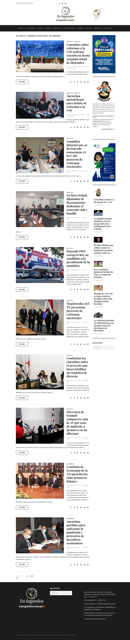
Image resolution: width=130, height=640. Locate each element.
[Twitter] (62, 3)
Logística (107, 28)
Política (21, 28)
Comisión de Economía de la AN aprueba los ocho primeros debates (77, 474)
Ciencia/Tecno (69, 28)
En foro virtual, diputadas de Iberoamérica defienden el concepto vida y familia (77, 204)
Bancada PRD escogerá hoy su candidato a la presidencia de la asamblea (78, 258)
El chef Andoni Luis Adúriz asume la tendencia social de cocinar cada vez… (103, 249)
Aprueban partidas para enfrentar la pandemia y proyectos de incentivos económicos (76, 532)
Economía (31, 28)
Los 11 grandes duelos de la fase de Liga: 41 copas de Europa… (103, 273)
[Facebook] (59, 3)
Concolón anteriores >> (108, 129)
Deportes (57, 28)
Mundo (49, 28)
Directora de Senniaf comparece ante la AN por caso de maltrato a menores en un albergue (77, 423)
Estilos (89, 28)
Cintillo (70, 41)
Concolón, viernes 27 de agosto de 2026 (104, 116)
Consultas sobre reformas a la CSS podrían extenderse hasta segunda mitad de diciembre (78, 54)
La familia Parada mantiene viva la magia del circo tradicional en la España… (103, 223)
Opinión (80, 28)
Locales (40, 28)
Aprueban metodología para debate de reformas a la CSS (77, 103)
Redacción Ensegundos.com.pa (75, 67)
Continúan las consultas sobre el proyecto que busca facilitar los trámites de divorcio (77, 367)
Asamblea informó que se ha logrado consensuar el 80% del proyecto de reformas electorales (77, 154)
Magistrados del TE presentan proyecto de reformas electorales (78, 310)
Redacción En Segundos (73, 217)
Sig (32, 576)
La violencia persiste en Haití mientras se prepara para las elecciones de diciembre (104, 325)
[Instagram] (65, 3)
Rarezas (97, 28)
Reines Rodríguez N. (72, 171)
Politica (70, 138)
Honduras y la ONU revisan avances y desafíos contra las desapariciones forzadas (103, 298)
